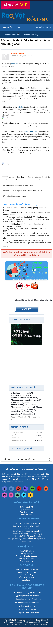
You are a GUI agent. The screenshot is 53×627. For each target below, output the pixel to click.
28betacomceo (17, 400)
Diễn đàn (8, 27)
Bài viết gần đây (31, 34)
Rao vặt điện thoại (26, 559)
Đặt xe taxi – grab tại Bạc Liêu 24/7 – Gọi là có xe (26, 217)
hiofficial (28, 412)
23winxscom (16, 407)
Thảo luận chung (26, 515)
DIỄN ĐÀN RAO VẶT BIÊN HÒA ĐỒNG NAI (26, 469)
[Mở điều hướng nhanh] (48, 459)
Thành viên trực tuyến (23, 387)
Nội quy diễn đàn (26, 510)
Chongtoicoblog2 (28, 407)
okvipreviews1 (16, 395)
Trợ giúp (43, 624)
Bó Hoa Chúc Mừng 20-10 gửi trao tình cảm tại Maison (28, 243)
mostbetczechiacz (18, 398)
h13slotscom (16, 393)
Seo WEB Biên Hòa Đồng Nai (26, 570)
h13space (27, 395)
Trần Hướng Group (26, 577)
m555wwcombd (17, 405)
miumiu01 (37, 400)
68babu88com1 (29, 414)
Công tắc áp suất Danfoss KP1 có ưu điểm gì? (25, 240)
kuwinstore (28, 400)
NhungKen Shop (26, 575)
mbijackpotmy (32, 398)
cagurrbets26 (27, 393)
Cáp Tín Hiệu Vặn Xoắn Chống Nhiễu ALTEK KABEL (27, 233)
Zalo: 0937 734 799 (28, 609)
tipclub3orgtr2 (16, 414)
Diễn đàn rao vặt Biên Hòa (25, 620)
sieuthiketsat (17, 53)
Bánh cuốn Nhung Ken (26, 572)
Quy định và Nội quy (23, 624)
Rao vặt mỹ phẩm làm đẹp (26, 556)
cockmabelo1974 (18, 412)
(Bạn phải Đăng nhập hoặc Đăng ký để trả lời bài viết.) (33, 300)
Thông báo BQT (26, 507)
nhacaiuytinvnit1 (23, 402)
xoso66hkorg (31, 409)
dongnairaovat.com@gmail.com (28, 599)
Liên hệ (35, 624)
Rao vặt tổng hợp (26, 551)
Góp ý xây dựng (26, 512)
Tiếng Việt (9, 624)
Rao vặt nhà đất (26, 554)
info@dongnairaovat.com (28, 596)
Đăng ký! (26, 309)
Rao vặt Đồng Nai (28, 606)
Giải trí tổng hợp (26, 561)
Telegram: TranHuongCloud (28, 613)
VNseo (13, 402)
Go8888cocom (30, 405)
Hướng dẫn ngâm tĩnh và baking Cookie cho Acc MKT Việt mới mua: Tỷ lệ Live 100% (26, 220)
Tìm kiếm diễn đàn (11, 34)
